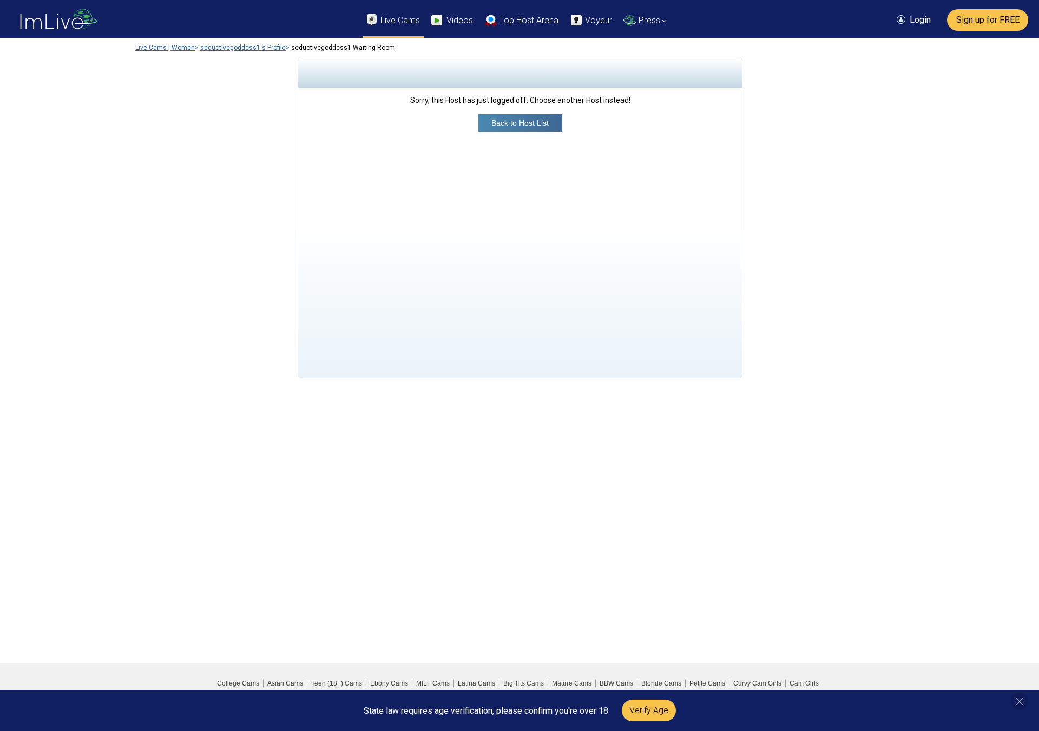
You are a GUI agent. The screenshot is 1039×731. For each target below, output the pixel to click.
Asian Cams (285, 683)
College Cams (238, 683)
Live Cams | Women (165, 47)
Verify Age (648, 710)
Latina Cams (476, 683)
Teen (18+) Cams (336, 683)
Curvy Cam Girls (757, 683)
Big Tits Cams (523, 683)
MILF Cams (433, 683)
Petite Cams (707, 683)
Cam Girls (804, 683)
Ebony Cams (389, 683)
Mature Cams (571, 683)
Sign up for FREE (988, 20)
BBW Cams (616, 683)
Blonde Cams (661, 683)
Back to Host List (520, 123)
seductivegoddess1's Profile (243, 47)
